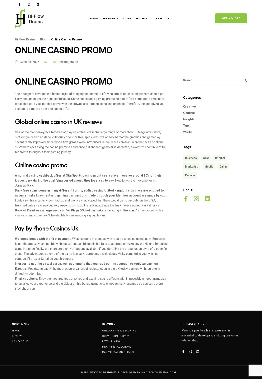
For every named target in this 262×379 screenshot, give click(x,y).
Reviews (141, 18)
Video (127, 18)
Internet (220, 157)
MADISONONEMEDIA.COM (158, 372)
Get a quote (231, 18)
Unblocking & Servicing (119, 330)
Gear (206, 157)
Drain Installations (117, 346)
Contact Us (160, 18)
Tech (186, 126)
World (187, 132)
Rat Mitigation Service (118, 352)
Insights (189, 119)
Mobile (208, 166)
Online (223, 166)
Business (191, 157)
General (189, 113)
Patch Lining (111, 341)
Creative (189, 106)
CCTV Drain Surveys (116, 336)
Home (94, 18)
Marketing (191, 166)
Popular (190, 175)
